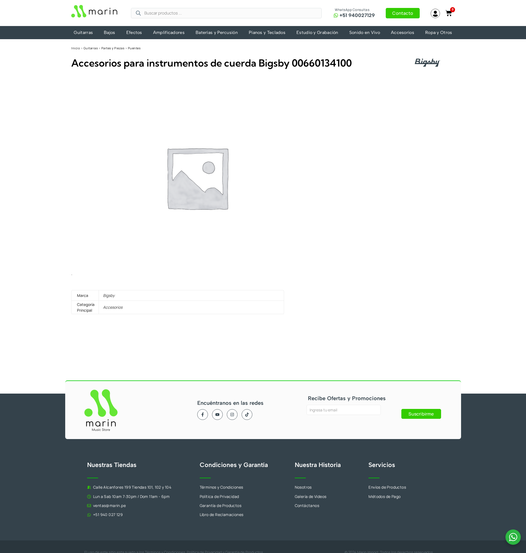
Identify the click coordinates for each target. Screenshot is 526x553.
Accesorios (402, 32)
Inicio (75, 48)
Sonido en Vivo (364, 32)
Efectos (134, 32)
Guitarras (83, 32)
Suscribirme (421, 414)
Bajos (109, 32)
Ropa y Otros (438, 32)
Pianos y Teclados (267, 32)
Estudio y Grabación (317, 32)
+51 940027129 (357, 15)
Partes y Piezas (113, 48)
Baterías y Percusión (217, 32)
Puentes (134, 48)
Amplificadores (169, 32)
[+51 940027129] (335, 15)
